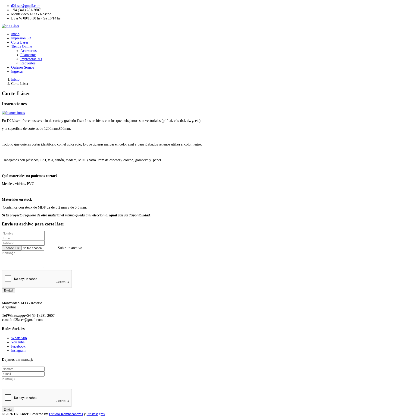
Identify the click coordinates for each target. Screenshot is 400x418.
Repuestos (27, 63)
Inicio (15, 34)
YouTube (18, 342)
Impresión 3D (21, 38)
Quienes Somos (22, 67)
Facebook (18, 346)
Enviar (8, 409)
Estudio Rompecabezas (66, 414)
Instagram (18, 350)
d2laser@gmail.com (25, 6)
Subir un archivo (70, 248)
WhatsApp (19, 338)
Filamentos (28, 55)
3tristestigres (96, 414)
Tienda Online (21, 46)
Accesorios (28, 51)
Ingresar (17, 71)
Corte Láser (19, 42)
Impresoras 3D (31, 59)
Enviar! (8, 290)
